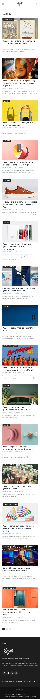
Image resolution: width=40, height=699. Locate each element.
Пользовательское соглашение (13, 696)
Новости (7, 140)
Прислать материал (30, 696)
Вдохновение (8, 19)
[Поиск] (37, 4)
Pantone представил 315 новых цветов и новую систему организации (16, 246)
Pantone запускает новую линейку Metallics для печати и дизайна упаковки (18, 528)
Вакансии (11, 694)
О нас (5, 694)
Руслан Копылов (7, 46)
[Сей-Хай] (20, 3)
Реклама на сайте (21, 694)
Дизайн (6, 101)
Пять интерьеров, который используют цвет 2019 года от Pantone (16, 612)
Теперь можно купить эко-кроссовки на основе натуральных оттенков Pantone (19, 204)
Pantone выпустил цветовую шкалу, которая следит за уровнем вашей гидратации (18, 83)
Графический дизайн (10, 346)
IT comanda (31, 681)
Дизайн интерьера (9, 266)
